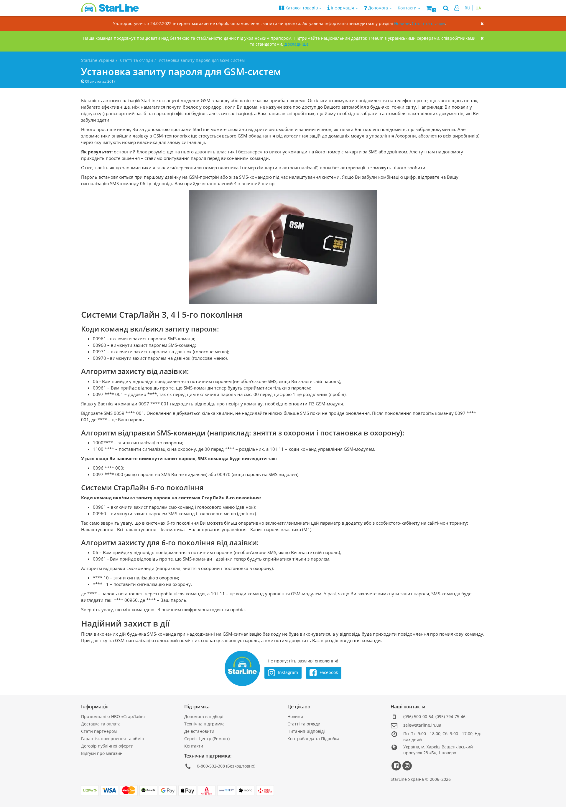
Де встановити (199, 731)
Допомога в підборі (203, 716)
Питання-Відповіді (306, 731)
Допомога (378, 8)
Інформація (342, 8)
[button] (431, 8)
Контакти (193, 746)
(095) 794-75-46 (450, 716)
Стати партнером (99, 731)
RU (467, 8)
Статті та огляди (428, 23)
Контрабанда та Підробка (313, 738)
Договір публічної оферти (107, 746)
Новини (402, 23)
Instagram (287, 672)
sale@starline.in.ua (422, 725)
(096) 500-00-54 (418, 716)
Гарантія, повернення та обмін (112, 738)
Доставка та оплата (101, 724)
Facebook (328, 672)
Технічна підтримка (204, 724)
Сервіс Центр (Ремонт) (207, 738)
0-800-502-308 (211, 766)
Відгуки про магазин (102, 753)
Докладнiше (296, 44)
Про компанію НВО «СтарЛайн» (113, 716)
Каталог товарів (301, 8)
